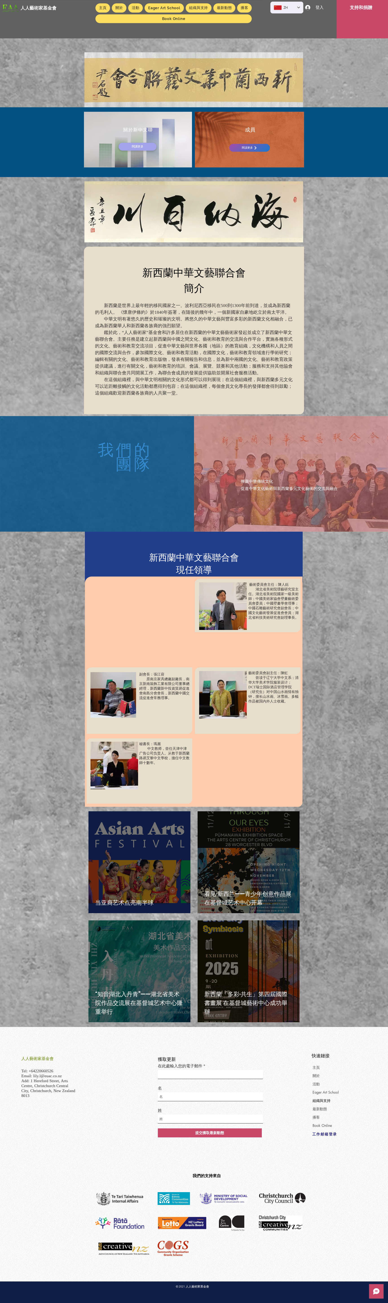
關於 (316, 1075)
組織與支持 (322, 1100)
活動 (316, 1084)
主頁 (316, 1067)
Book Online (322, 1125)
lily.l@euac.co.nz (47, 1076)
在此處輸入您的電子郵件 (180, 1066)
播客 (316, 1117)
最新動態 (320, 1109)
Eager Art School (326, 1092)
